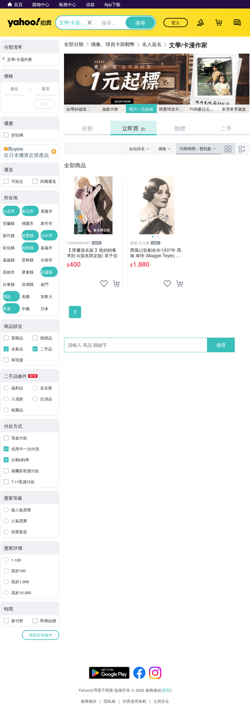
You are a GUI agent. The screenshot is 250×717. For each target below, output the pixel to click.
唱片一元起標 (141, 109)
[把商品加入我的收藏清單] (104, 283)
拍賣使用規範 (134, 701)
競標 (179, 128)
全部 (87, 128)
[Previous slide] (132, 205)
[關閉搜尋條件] (89, 22)
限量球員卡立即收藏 (173, 109)
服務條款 (89, 701)
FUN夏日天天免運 (204, 109)
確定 (44, 104)
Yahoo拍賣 (29, 22)
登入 (175, 23)
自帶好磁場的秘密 (80, 109)
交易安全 (161, 701)
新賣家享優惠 (234, 109)
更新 (166, 690)
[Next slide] (182, 205)
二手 (226, 128)
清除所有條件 (40, 635)
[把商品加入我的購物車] (116, 283)
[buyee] (30, 151)
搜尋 (221, 345)
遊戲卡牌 (110, 109)
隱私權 (110, 701)
